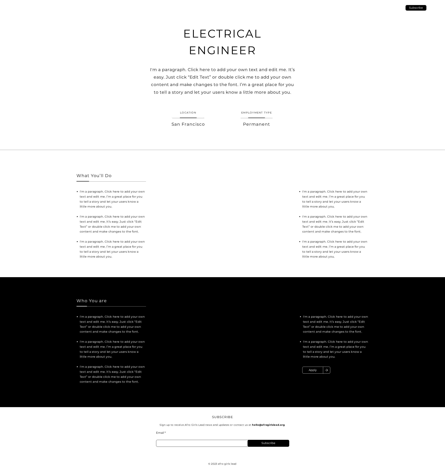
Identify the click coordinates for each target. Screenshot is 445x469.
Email (160, 432)
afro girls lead (32, 7)
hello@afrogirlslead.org (268, 424)
